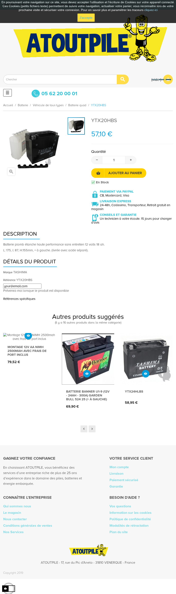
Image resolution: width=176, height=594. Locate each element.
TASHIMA (20, 272)
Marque (7, 272)
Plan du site (118, 532)
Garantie (116, 486)
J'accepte (86, 17)
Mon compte (119, 467)
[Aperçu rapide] (28, 335)
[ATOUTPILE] (88, 40)
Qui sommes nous (17, 506)
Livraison (116, 473)
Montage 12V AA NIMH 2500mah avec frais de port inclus (27, 351)
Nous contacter (15, 519)
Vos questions (120, 506)
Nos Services (13, 532)
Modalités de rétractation (129, 525)
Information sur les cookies (130, 513)
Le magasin (12, 513)
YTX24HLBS (134, 391)
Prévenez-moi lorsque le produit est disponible (36, 291)
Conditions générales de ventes (27, 525)
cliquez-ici (151, 10)
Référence (9, 280)
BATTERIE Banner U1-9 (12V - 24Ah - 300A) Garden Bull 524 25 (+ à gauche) (87, 395)
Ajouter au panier (125, 173)
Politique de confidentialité (130, 519)
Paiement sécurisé (123, 480)
